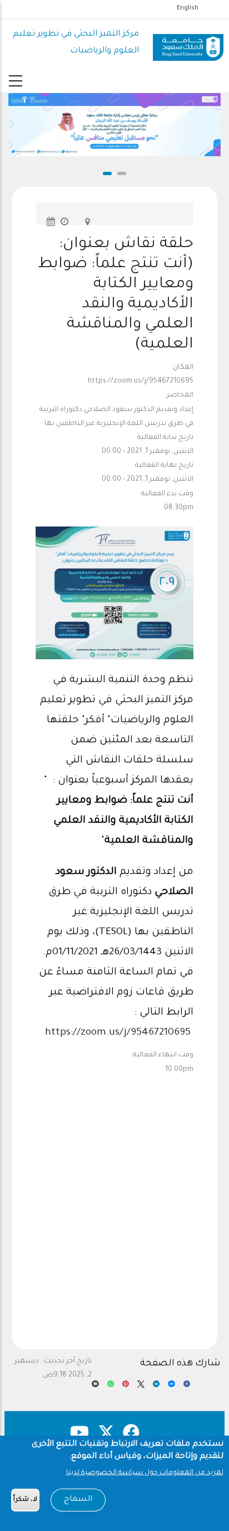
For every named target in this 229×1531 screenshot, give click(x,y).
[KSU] (188, 43)
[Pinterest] (125, 1387)
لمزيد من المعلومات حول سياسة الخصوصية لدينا (144, 1473)
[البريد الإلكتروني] (95, 1387)
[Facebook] (186, 1387)
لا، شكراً (25, 1500)
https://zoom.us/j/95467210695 (118, 1033)
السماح (78, 1499)
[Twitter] (140, 1387)
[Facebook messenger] (171, 1387)
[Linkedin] (156, 1387)
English (187, 8)
